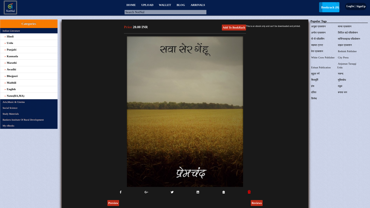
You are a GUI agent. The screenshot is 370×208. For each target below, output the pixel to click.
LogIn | (350, 6)
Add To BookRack (234, 27)
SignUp (361, 6)
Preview (113, 203)
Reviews (257, 203)
